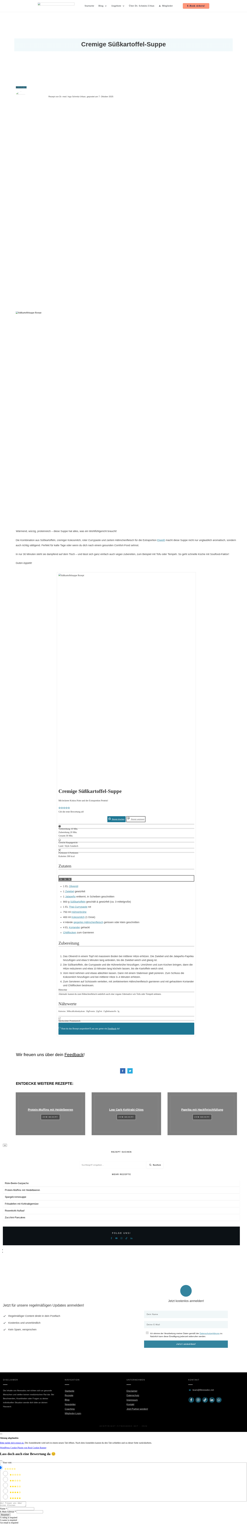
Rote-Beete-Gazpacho (17, 1183)
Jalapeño (70, 896)
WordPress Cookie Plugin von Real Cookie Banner (23, 1447)
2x (65, 879)
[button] (59, 808)
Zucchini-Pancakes (15, 1217)
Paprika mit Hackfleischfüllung (202, 1109)
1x (61, 879)
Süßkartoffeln (77, 901)
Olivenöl (73, 886)
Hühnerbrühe (78, 912)
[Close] (1, 1460)
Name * (3, 1508)
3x (69, 879)
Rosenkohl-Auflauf (14, 1210)
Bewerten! (5, 1515)
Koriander (74, 927)
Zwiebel (69, 891)
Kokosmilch (78, 917)
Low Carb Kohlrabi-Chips (126, 1109)
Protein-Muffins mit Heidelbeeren (50, 1109)
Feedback (112, 1028)
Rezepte (21, 87)
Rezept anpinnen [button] (137, 819)
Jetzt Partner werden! (137, 1409)
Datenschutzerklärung (210, 1333)
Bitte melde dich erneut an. (12, 1443)
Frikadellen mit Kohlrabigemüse (21, 1203)
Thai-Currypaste (78, 906)
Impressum (132, 1400)
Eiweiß (161, 540)
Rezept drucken (118, 819)
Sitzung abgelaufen (9, 1438)
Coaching (70, 1409)
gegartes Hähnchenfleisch (88, 922)
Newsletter (70, 1404)
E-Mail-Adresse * (8, 1511)
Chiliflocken (69, 932)
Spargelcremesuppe (15, 1197)
